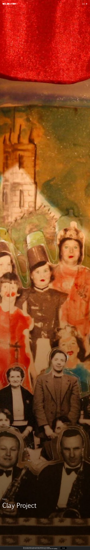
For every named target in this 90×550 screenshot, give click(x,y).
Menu (83, 4)
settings (55, 548)
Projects (4, 499)
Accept (63, 548)
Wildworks (10, 4)
